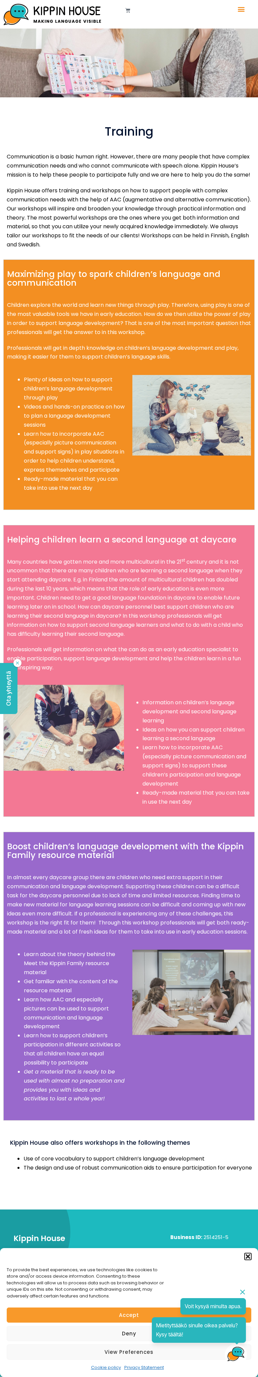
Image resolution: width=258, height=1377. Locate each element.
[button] (248, 1256)
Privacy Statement (144, 1367)
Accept (129, 1315)
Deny (129, 1333)
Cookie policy (106, 1367)
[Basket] (128, 10)
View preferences (129, 1352)
